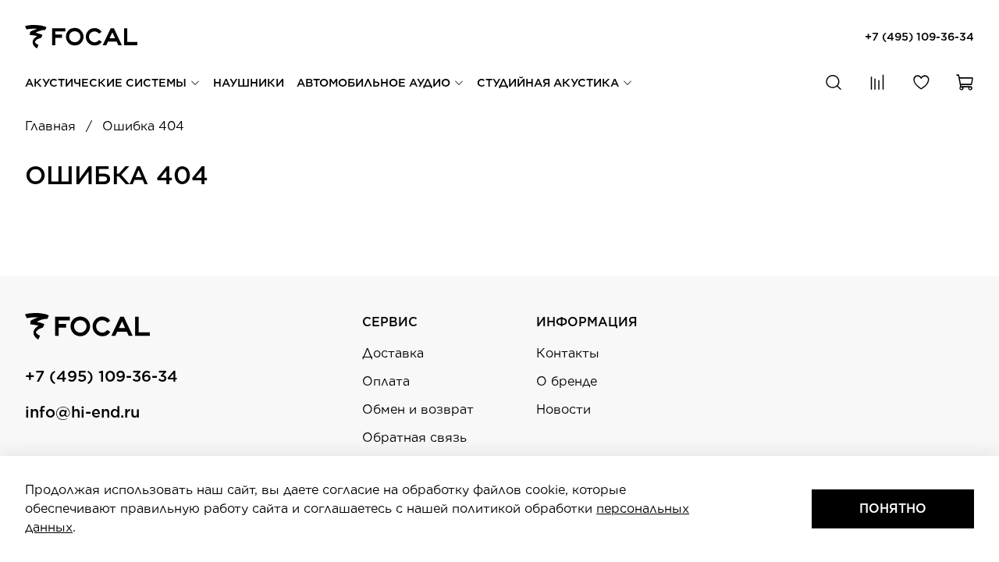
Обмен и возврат (418, 409)
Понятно (892, 508)
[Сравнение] (877, 82)
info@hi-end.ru (82, 412)
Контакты (567, 353)
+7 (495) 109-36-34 (919, 36)
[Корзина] (964, 82)
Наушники (248, 82)
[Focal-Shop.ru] (81, 35)
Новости (563, 409)
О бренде (566, 381)
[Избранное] (921, 82)
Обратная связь (414, 437)
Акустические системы (107, 82)
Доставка (393, 353)
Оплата (386, 381)
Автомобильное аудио (375, 82)
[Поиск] (833, 82)
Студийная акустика (549, 82)
